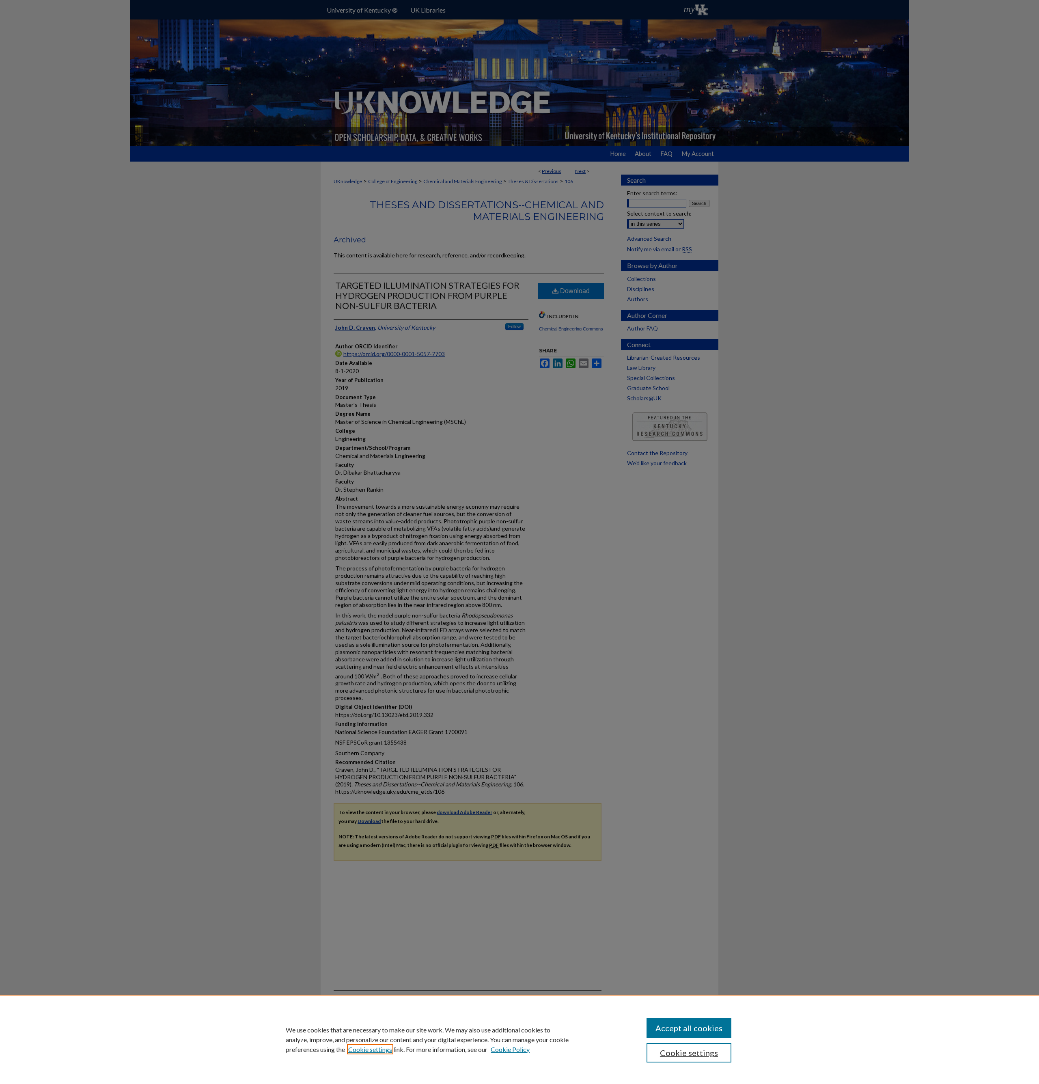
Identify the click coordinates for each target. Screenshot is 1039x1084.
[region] (519, 1039)
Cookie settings (370, 1049)
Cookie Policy (510, 1049)
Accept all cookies (688, 1028)
